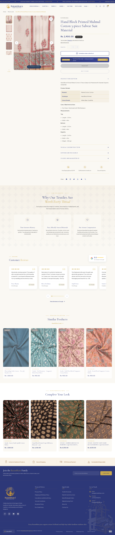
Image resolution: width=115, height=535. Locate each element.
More (85, 6)
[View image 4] (9, 46)
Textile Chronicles (66, 492)
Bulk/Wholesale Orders (68, 498)
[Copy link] (85, 179)
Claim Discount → (103, 59)
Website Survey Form (67, 501)
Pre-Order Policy (39, 507)
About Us (64, 504)
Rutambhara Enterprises (27, 530)
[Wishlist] (103, 6)
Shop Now (77, 1)
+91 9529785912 (96, 497)
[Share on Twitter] (74, 179)
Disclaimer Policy (39, 504)
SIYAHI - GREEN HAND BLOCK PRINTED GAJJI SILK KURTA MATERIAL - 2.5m (69, 444)
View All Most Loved (56, 323)
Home (4, 11)
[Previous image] (16, 43)
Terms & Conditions (40, 501)
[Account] (100, 6)
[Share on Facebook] (66, 179)
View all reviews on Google (56, 301)
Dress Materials (34, 6)
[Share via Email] (81, 179)
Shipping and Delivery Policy (42, 495)
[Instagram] (9, 514)
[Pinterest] (18, 514)
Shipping (69, 40)
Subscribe (106, 473)
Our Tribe (70, 6)
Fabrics (53, 6)
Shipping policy (80, 531)
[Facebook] (5, 514)
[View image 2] (9, 28)
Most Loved (78, 6)
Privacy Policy (38, 492)
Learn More (34, 1)
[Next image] (51, 43)
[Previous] (48, 296)
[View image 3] (9, 37)
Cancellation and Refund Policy (43, 498)
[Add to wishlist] (51, 19)
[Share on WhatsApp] (77, 179)
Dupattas (45, 6)
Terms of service (91, 531)
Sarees (61, 6)
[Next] (67, 296)
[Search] (96, 6)
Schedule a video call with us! (86, 53)
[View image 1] (9, 19)
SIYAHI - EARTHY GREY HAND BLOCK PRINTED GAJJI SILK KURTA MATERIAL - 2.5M (99, 444)
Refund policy (69, 531)
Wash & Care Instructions (68, 495)
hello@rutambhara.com (98, 493)
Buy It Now (85, 71)
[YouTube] (13, 514)
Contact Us (65, 507)
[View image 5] (9, 55)
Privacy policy (59, 531)
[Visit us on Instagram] (70, 179)
